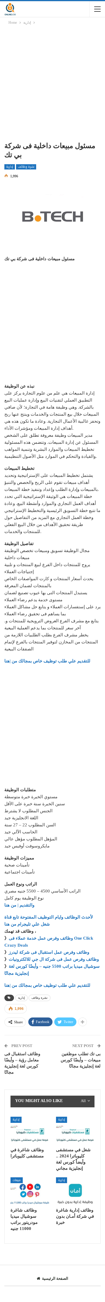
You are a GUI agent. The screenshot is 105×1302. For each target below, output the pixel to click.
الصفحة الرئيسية (55, 1278)
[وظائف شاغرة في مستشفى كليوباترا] (29, 1130)
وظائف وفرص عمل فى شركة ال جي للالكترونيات (54, 959)
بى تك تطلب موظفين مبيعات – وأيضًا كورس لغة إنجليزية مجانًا (81, 1059)
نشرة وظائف (26, 166)
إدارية (9, 166)
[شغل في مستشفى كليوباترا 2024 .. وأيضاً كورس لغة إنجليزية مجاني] (75, 1130)
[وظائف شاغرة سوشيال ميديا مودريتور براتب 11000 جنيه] (29, 1190)
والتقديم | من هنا (19, 905)
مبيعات (17, 1180)
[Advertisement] (52, 84)
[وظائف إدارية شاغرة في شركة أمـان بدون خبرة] (75, 1190)
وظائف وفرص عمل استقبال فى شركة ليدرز (49, 952)
